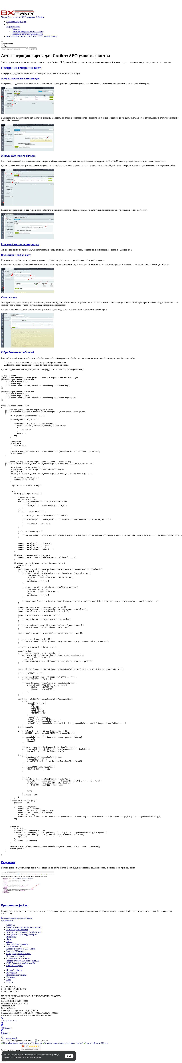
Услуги (4, 17)
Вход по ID (11, 937)
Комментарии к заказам (17, 944)
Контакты (10, 977)
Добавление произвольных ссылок (27, 31)
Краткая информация (16, 21)
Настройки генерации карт (21, 67)
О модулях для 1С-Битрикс (18, 953)
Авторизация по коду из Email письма (23, 932)
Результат (8, 862)
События (16, 29)
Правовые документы (16, 975)
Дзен (8, 939)
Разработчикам (13, 27)
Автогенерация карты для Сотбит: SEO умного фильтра (31, 36)
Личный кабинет (14, 970)
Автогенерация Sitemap (17, 929)
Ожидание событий (15, 956)
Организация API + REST (18, 958)
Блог (8, 980)
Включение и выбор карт (16, 254)
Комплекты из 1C (14, 946)
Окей (69, 1056)
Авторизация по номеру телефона (21, 934)
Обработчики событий (17, 352)
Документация (14, 17)
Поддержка (11, 972)
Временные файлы (15, 905)
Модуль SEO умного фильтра (18, 155)
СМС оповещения (14, 965)
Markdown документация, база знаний (23, 927)
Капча (9, 941)
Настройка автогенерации (20, 244)
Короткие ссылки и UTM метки (20, 949)
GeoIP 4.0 (10, 925)
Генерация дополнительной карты (27, 34)
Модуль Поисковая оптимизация (20, 78)
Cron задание (9, 297)
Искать (33, 49)
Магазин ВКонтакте (15, 951)
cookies (20, 1055)
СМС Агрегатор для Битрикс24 (20, 963)
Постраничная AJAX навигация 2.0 (22, 961)
